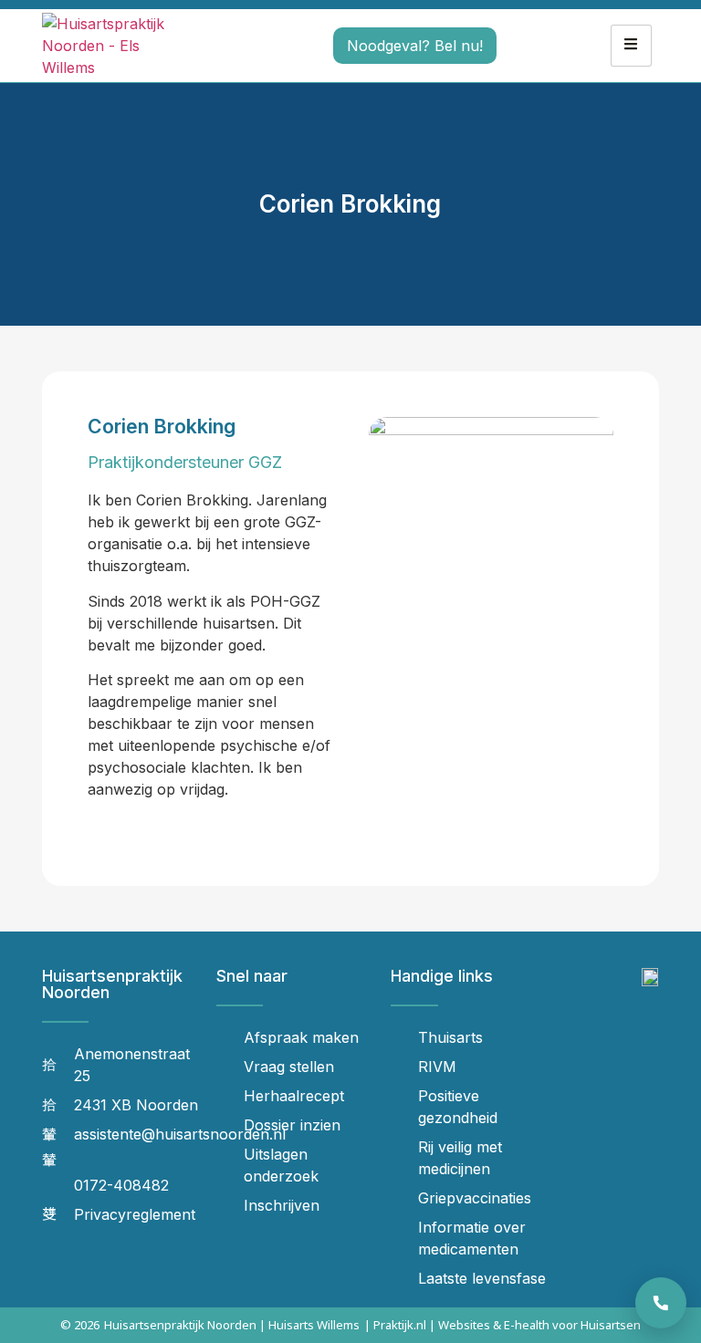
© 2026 (79, 1325)
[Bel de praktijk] (660, 1302)
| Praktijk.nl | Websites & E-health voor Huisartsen (502, 1325)
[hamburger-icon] (631, 46)
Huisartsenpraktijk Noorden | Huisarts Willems (232, 1325)
